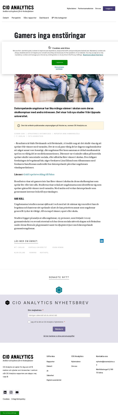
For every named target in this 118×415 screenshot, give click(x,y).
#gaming (33, 252)
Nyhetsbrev (71, 8)
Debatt (6, 18)
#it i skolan (19, 247)
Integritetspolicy (18, 399)
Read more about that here (93, 55)
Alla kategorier (60, 18)
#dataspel (44, 252)
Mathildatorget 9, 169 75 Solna (104, 371)
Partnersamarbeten (85, 8)
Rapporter (51, 362)
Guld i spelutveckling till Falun (39, 174)
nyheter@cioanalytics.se (105, 363)
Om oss (98, 8)
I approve (59, 62)
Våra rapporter (30, 18)
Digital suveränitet (54, 380)
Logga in (109, 8)
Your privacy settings (9, 413)
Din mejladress (35, 310)
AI (47, 371)
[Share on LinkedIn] (102, 241)
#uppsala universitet (38, 247)
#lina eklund (19, 252)
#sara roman (58, 247)
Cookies (6, 399)
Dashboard (44, 18)
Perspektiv (16, 18)
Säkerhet (50, 375)
